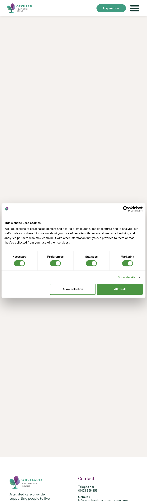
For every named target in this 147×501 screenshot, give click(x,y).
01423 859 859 (87, 490)
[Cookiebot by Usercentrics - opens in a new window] (126, 209)
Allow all (120, 289)
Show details (126, 277)
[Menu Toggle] (135, 8)
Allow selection (73, 289)
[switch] (55, 263)
